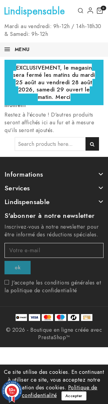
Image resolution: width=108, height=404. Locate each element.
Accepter (73, 396)
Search (92, 144)
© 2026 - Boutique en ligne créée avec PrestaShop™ (54, 333)
